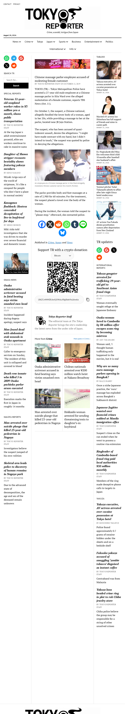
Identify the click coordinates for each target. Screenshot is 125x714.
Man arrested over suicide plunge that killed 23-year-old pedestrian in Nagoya (15, 430)
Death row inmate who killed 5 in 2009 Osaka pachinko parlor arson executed (15, 381)
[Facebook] (42, 224)
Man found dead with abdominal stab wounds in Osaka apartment (15, 335)
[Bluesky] (62, 232)
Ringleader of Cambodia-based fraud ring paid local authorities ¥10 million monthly (106, 461)
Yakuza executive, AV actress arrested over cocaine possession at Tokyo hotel (106, 85)
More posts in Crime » (82, 339)
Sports (62, 41)
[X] (50, 224)
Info (71, 48)
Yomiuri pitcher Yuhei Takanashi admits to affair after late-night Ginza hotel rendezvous (108, 191)
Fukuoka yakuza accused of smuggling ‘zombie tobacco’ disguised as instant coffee (107, 560)
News (15, 41)
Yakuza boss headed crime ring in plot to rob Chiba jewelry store (108, 595)
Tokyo (40, 41)
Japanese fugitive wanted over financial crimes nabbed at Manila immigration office (107, 415)
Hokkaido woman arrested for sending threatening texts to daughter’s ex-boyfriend (76, 419)
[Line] (83, 224)
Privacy (16, 4)
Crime (28, 41)
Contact (8, 4)
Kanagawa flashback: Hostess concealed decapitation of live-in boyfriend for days (15, 212)
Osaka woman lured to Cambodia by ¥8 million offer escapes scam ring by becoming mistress (108, 327)
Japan (50, 41)
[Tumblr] (75, 224)
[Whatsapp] (66, 224)
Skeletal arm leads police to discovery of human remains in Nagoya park (15, 468)
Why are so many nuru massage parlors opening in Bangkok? (107, 371)
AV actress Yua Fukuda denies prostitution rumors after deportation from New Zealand (108, 226)
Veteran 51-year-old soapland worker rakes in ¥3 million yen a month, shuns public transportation (15, 110)
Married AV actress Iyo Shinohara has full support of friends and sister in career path (108, 120)
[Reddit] (58, 224)
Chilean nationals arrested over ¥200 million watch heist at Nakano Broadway (76, 372)
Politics (109, 41)
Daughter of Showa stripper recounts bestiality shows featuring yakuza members (16, 161)
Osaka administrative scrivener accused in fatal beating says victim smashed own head (15, 295)
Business (76, 41)
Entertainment (92, 41)
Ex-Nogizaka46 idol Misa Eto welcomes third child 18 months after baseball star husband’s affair (108, 155)
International (56, 48)
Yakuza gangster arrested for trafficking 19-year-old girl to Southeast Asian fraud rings (108, 283)
